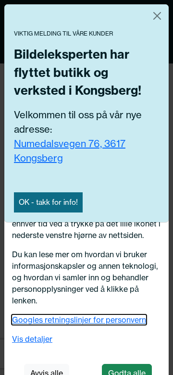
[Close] (157, 16)
